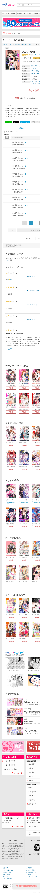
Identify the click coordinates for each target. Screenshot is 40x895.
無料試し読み (11, 503)
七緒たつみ (33, 66)
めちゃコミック (7, 44)
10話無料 (11, 641)
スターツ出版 (34, 71)
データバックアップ (31, 876)
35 (27, 174)
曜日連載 (19, 13)
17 (27, 213)
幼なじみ (33, 83)
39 (27, 150)
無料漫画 (13, 13)
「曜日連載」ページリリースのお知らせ (12, 820)
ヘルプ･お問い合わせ (8, 878)
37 (27, 142)
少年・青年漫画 (9, 761)
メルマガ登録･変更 (8, 870)
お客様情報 (29, 868)
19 (27, 205)
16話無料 (11, 617)
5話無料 (11, 388)
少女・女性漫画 (9, 765)
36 (27, 158)
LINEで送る (8, 122)
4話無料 (11, 445)
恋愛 (31, 81)
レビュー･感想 (27, 13)
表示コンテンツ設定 (31, 872)
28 (27, 189)
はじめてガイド (7, 872)
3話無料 (11, 469)
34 (27, 166)
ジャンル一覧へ (19, 773)
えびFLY (10, 349)
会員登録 (5, 868)
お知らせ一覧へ (19, 826)
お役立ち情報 (6, 874)
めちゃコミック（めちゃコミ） (33, 892)
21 (27, 182)
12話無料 (24, 526)
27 (27, 197)
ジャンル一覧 (5, 13)
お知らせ (5, 876)
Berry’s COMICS (27, 44)
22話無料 (24, 469)
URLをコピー (35, 122)
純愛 (36, 81)
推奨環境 (28, 874)
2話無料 (24, 445)
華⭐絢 (10, 279)
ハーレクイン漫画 (10, 769)
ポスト (17, 122)
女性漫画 (17, 44)
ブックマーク (25, 122)
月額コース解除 (30, 870)
